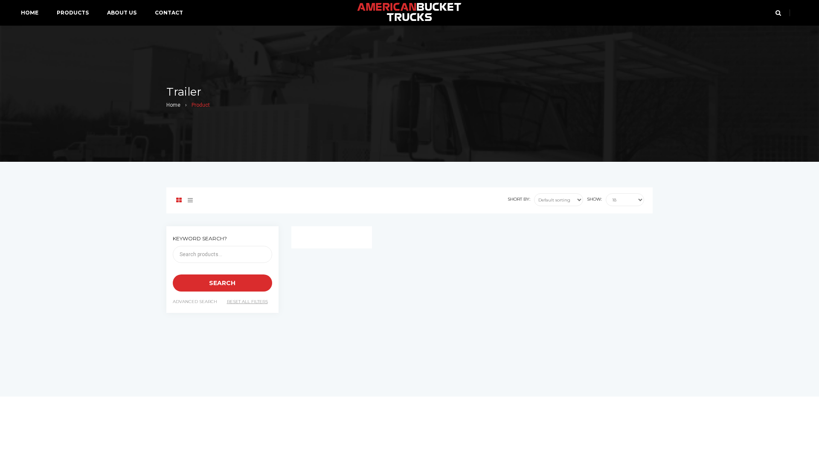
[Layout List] (190, 200)
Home (173, 105)
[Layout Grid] (179, 200)
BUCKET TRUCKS (409, 13)
